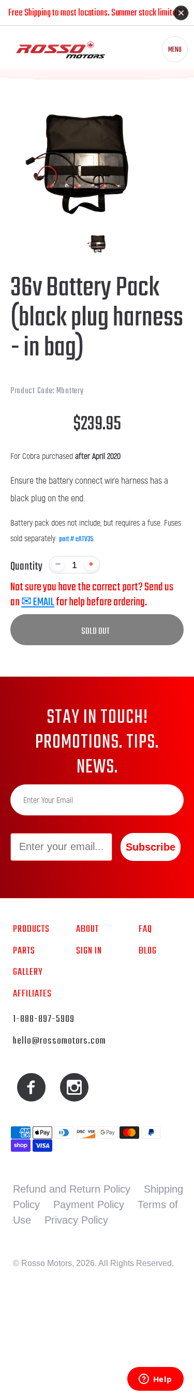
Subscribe (150, 847)
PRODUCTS (31, 929)
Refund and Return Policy (71, 1189)
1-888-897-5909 (43, 1019)
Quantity (26, 566)
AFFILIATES (32, 994)
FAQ (145, 929)
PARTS (24, 951)
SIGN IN (89, 951)
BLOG (148, 951)
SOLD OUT (95, 631)
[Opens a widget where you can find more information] (155, 1380)
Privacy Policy (76, 1220)
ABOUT (87, 929)
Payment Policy (88, 1204)
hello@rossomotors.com (59, 1041)
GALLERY (28, 972)
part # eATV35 (76, 539)
